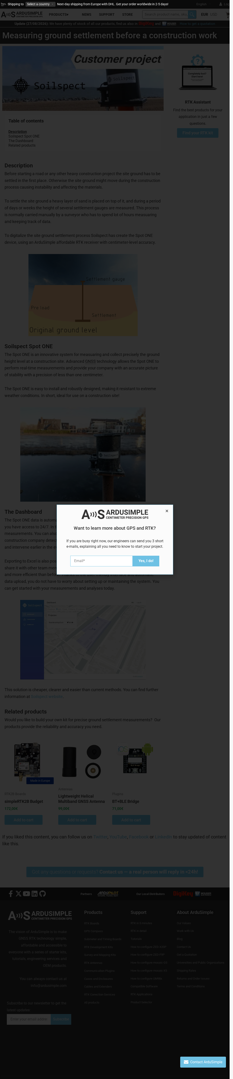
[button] (167, 511)
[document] (115, 539)
